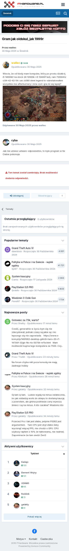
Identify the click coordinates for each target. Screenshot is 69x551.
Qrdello (15, 290)
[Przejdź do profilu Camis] (7, 278)
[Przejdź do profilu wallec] (6, 65)
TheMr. (21, 357)
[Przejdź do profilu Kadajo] (16, 463)
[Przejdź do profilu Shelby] (7, 321)
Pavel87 (16, 301)
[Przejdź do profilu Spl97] (7, 263)
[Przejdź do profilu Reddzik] (16, 495)
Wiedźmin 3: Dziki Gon (24, 298)
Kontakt (33, 539)
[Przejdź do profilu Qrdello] (7, 289)
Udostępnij (17, 195)
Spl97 (15, 268)
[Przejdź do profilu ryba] (6, 142)
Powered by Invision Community (34, 546)
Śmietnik (24, 51)
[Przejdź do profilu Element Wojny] (16, 474)
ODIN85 (25, 483)
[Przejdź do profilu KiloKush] (7, 375)
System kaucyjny (21, 276)
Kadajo (24, 462)
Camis (15, 279)
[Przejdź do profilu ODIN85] (16, 484)
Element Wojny (29, 472)
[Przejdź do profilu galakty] (7, 387)
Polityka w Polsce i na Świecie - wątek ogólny (36, 373)
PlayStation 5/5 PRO (22, 287)
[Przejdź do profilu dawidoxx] (7, 249)
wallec (12, 47)
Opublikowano (26, 66)
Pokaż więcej (35, 516)
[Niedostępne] (34, 103)
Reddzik (25, 493)
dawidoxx (17, 251)
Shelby (21, 323)
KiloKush (22, 376)
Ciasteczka (46, 539)
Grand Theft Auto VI (22, 248)
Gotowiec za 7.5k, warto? (25, 320)
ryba (14, 140)
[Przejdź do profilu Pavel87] (7, 299)
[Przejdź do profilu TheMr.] (7, 355)
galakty (22, 389)
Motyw (20, 539)
